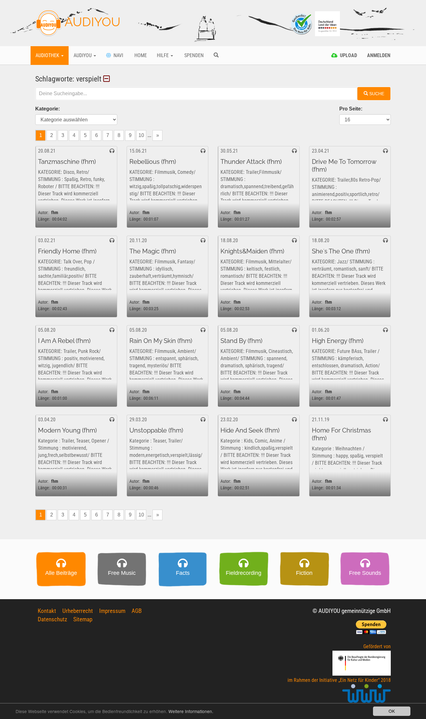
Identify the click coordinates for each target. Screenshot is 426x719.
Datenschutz (52, 619)
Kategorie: (47, 108)
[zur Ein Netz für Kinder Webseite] (366, 696)
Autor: (43, 212)
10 (141, 135)
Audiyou (83, 55)
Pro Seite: (350, 108)
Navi (117, 55)
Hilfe (163, 55)
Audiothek (48, 55)
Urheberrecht (77, 610)
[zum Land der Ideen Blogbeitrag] (327, 23)
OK (392, 711)
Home (140, 55)
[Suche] (216, 55)
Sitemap (82, 619)
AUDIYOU (91, 21)
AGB (137, 610)
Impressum (112, 610)
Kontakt (47, 610)
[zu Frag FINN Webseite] (302, 23)
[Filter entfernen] (107, 79)
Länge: (44, 219)
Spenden (193, 55)
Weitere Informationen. (190, 711)
